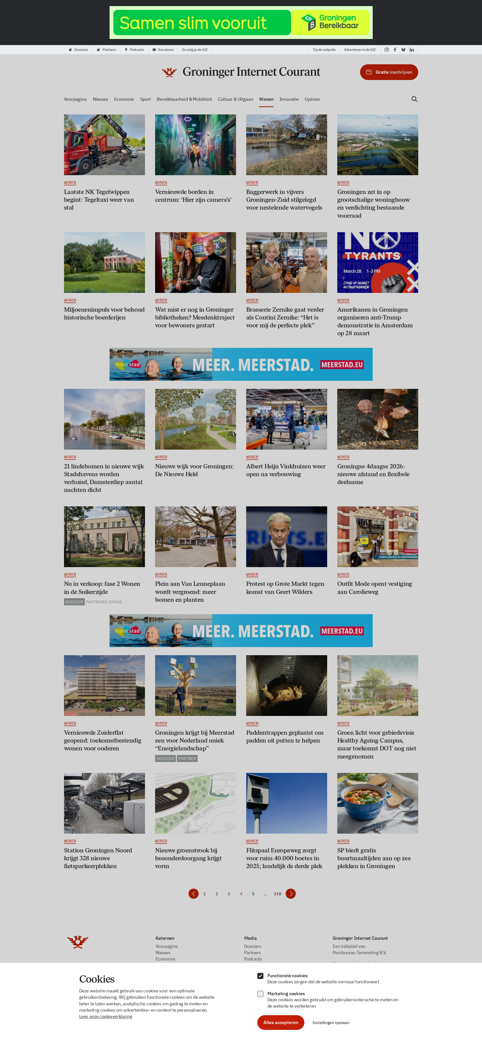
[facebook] (395, 49)
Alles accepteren (280, 1022)
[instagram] (387, 49)
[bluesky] (403, 49)
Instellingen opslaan (330, 1022)
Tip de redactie (324, 49)
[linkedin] (412, 49)
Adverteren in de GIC (360, 49)
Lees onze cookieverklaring (105, 1016)
